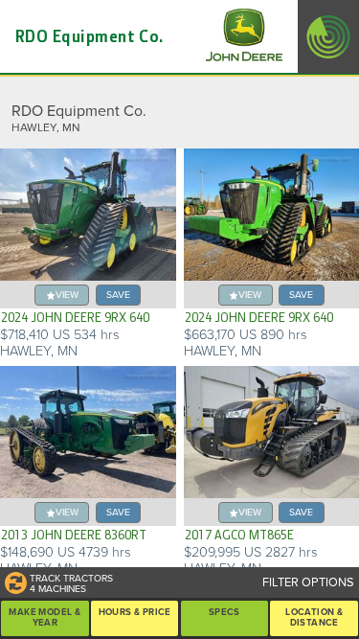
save (118, 294)
